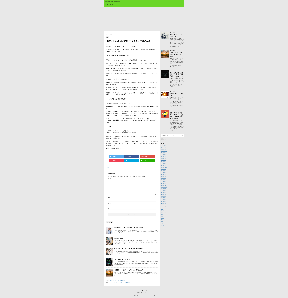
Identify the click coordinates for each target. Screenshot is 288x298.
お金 (162, 209)
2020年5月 (163, 158)
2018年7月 (163, 194)
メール (110, 203)
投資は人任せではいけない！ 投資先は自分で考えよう (129, 248)
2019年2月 (163, 181)
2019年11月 (164, 167)
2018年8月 (163, 192)
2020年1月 (163, 165)
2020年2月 (163, 163)
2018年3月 (163, 201)
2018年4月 (163, 199)
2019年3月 (163, 179)
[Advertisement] (144, 18)
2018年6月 (163, 196)
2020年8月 (163, 152)
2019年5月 (163, 176)
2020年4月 (163, 160)
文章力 (162, 218)
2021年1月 (163, 149)
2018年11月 (164, 187)
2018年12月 (164, 185)
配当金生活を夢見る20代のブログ (144, 292)
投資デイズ (109, 4)
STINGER (157, 295)
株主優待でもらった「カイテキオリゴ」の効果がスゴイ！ (130, 227)
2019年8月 (163, 170)
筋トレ (162, 225)
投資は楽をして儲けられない (117, 280)
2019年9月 (163, 169)
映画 (162, 219)
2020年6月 (163, 156)
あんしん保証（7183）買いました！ (124, 259)
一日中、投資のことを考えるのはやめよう (120, 282)
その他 (162, 210)
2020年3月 (163, 161)
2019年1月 (163, 183)
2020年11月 (164, 151)
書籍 (162, 221)
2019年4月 (163, 178)
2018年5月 (163, 197)
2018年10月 (164, 188)
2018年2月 (163, 203)
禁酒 (162, 223)
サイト (109, 208)
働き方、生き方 (165, 212)
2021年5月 (163, 145)
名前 (109, 197)
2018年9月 (163, 190)
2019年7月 (163, 172)
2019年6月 (163, 174)
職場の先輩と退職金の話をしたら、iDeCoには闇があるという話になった (176, 74)
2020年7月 (163, 154)
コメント (110, 178)
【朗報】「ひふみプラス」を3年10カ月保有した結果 (128, 270)
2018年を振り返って (120, 238)
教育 (162, 216)
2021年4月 (163, 147)
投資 (108, 167)
